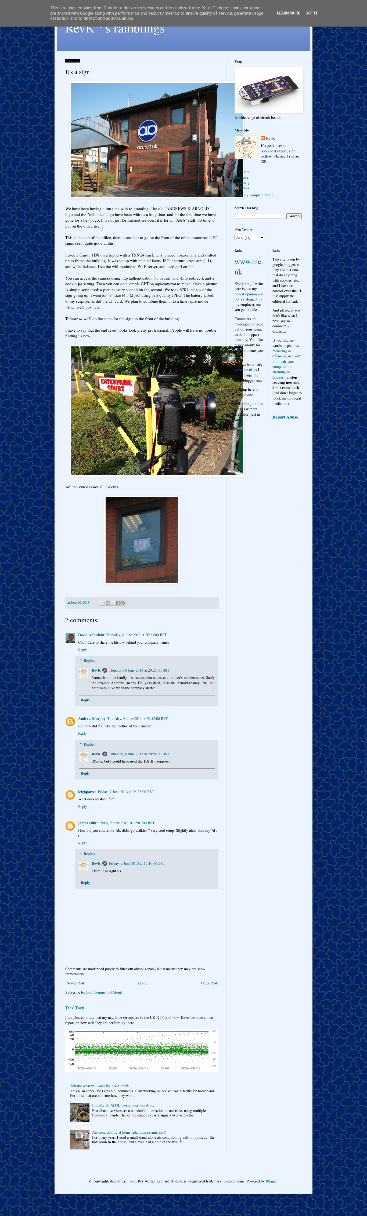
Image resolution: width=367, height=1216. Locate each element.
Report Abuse (285, 417)
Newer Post (75, 983)
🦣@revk (242, 187)
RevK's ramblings (115, 27)
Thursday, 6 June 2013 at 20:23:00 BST (136, 634)
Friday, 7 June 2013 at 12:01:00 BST (126, 822)
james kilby (87, 823)
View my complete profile (254, 194)
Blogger (272, 1181)
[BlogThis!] (107, 603)
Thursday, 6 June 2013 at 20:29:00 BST (139, 670)
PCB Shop (242, 171)
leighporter (87, 791)
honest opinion (246, 293)
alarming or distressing (281, 374)
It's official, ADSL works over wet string (123, 1105)
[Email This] (102, 603)
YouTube (241, 177)
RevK (96, 670)
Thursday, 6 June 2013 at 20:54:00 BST (139, 753)
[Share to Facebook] (118, 603)
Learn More (288, 13)
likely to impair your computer (286, 361)
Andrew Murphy (92, 718)
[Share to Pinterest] (123, 603)
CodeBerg (242, 182)
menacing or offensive (281, 353)
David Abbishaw (91, 635)
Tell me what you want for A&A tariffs (99, 1085)
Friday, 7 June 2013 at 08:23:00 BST (126, 791)
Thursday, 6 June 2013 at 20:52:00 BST (137, 718)
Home (142, 983)
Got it (311, 13)
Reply (82, 649)
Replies (89, 660)
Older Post (209, 983)
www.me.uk (244, 369)
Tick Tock (74, 1008)
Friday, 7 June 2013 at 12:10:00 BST (137, 863)
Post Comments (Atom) (104, 992)
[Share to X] (113, 603)
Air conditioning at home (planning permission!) (129, 1132)
